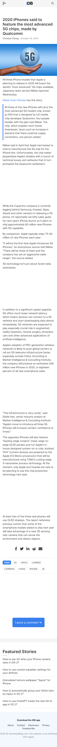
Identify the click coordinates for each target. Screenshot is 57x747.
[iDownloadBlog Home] (29, 3)
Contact (21, 725)
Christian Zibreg (11, 38)
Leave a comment (27, 622)
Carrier (36, 562)
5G (15, 562)
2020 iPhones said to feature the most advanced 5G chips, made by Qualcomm (28, 26)
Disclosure (33, 725)
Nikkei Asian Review (14, 100)
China (22, 569)
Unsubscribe (28, 728)
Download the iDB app (28, 720)
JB (43, 569)
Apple (24, 562)
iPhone (34, 569)
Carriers (9, 569)
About (11, 725)
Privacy (46, 725)
